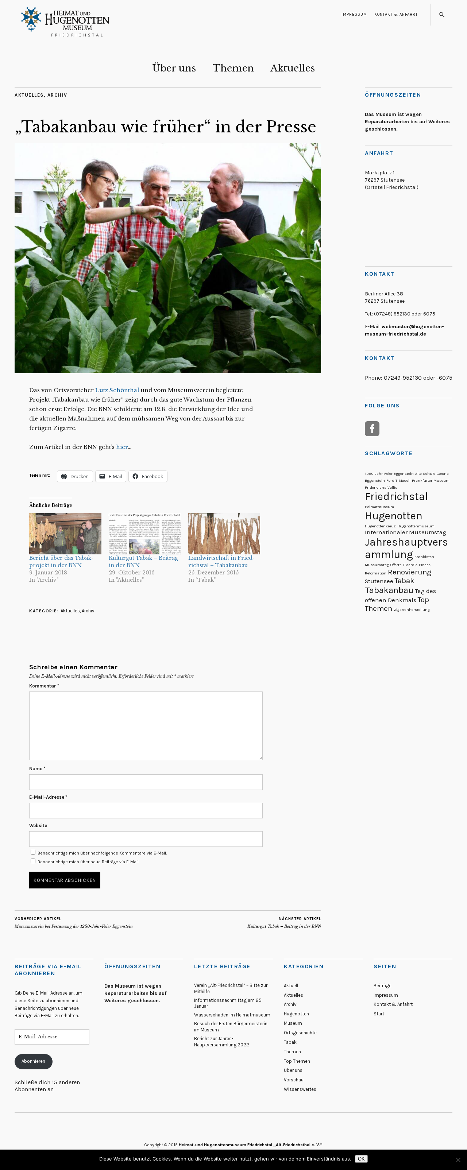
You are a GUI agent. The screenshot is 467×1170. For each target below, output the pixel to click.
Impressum (354, 14)
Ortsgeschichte (300, 1032)
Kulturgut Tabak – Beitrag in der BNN (284, 923)
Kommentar (44, 686)
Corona (443, 473)
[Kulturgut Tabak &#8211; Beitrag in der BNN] (145, 533)
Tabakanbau (389, 590)
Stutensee (379, 581)
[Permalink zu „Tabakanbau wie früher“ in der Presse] (168, 371)
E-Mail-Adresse (48, 797)
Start (379, 1013)
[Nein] (458, 1159)
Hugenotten (393, 516)
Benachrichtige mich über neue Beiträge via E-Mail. (88, 861)
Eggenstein (375, 480)
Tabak (404, 580)
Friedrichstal (396, 496)
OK (361, 1159)
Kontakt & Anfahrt (396, 14)
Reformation (375, 573)
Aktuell (291, 985)
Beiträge (382, 985)
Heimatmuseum (379, 506)
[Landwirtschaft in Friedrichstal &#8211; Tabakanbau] (224, 533)
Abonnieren (33, 1061)
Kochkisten (424, 556)
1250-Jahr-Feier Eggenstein (389, 473)
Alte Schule (425, 473)
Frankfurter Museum (430, 480)
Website (38, 825)
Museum (293, 1023)
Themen (233, 68)
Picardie (410, 564)
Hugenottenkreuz (380, 526)
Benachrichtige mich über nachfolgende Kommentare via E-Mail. (102, 853)
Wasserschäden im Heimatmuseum (232, 1015)
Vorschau (294, 1079)
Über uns (174, 68)
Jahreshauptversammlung (406, 548)
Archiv (57, 95)
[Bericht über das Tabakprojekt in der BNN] (65, 533)
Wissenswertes (300, 1089)
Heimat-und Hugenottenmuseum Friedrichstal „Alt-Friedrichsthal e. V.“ (251, 1144)
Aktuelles (292, 68)
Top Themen (297, 1061)
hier (121, 446)
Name (37, 768)
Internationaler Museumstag (405, 532)
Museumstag (377, 564)
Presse (425, 564)
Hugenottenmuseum (416, 526)
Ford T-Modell (398, 480)
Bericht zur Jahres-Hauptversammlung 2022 (221, 1041)
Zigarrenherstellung (412, 609)
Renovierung (410, 571)
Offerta (396, 564)
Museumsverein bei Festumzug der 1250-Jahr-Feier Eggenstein (74, 923)
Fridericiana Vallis (381, 487)
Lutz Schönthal (117, 390)
